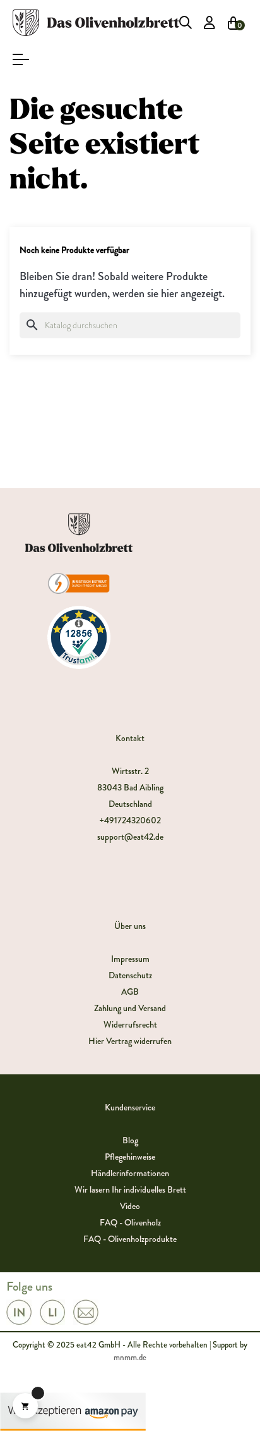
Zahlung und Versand (130, 1008)
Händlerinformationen (130, 1173)
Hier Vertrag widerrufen (130, 1041)
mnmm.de (130, 1357)
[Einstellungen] (209, 22)
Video (130, 1206)
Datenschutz (130, 975)
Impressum (130, 958)
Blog (130, 1140)
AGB (130, 991)
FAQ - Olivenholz (130, 1222)
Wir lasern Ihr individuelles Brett (130, 1189)
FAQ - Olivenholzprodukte (130, 1238)
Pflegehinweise (130, 1156)
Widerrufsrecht (130, 1024)
